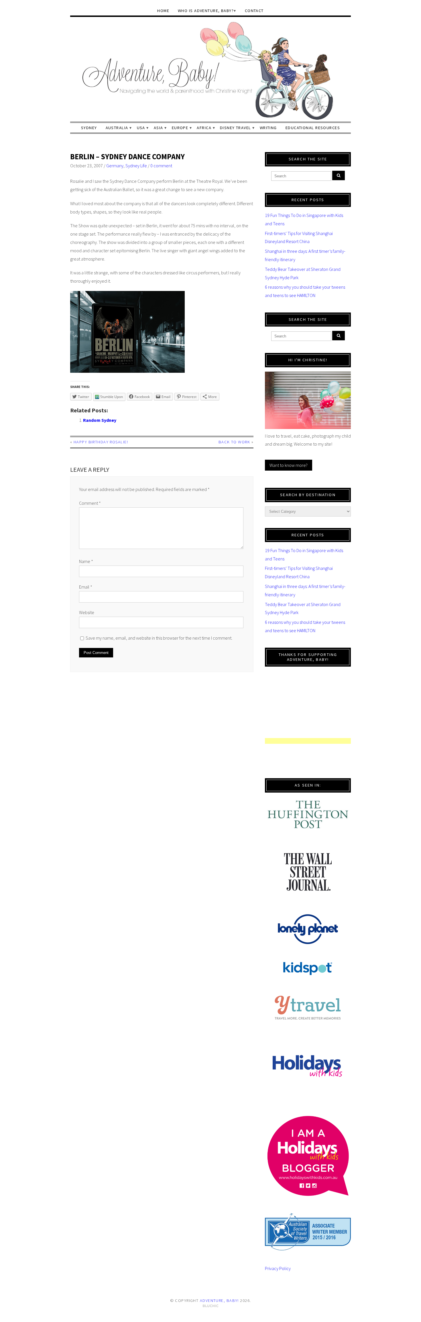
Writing (268, 127)
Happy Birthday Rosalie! (101, 441)
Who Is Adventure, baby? (206, 10)
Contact (254, 10)
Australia (117, 127)
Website (86, 612)
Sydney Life (136, 165)
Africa (204, 127)
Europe (180, 127)
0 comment (161, 165)
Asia (158, 127)
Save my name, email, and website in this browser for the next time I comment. (159, 638)
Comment (90, 503)
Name (86, 561)
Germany (114, 165)
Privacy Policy (278, 1268)
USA (141, 127)
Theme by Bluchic (211, 1306)
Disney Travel (235, 127)
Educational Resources (313, 127)
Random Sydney (99, 420)
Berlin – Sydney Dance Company (127, 156)
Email (85, 587)
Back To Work (234, 441)
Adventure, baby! (219, 1300)
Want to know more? (288, 465)
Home (163, 10)
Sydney (89, 127)
